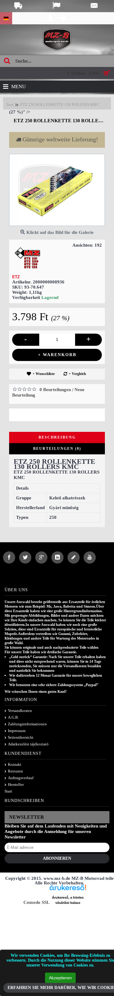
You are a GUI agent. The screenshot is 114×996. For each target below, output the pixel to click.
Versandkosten (20, 710)
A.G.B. (13, 717)
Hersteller (16, 784)
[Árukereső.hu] (68, 890)
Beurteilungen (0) (57, 448)
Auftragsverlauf (20, 778)
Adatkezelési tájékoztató (28, 744)
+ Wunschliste (44, 374)
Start (8, 791)
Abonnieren (57, 858)
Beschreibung (57, 437)
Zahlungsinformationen (27, 724)
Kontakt (14, 764)
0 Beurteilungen (55, 389)
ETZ (16, 277)
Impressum (17, 730)
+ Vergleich (77, 374)
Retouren (15, 771)
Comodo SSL (36, 902)
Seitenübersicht (20, 737)
